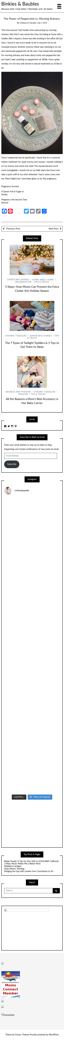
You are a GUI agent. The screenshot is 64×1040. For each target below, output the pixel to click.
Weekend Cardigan (13, 866)
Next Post (53, 229)
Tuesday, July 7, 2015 (38, 23)
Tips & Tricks (41, 282)
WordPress (54, 1035)
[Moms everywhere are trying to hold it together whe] (32, 678)
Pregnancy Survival (10, 187)
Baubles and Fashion (18, 392)
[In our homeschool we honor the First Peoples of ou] (32, 743)
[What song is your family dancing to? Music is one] (32, 710)
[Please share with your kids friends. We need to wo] (32, 513)
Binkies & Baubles (20, 4)
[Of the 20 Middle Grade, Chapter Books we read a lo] (32, 546)
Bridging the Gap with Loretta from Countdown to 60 (28, 871)
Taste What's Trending (14, 869)
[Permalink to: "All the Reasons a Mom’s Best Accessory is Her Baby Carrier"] (32, 372)
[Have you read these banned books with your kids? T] (32, 776)
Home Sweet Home (43, 280)
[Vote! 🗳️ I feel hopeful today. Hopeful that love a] (32, 612)
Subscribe (11, 464)
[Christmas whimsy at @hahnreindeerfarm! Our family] (32, 579)
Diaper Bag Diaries (18, 280)
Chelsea (23, 23)
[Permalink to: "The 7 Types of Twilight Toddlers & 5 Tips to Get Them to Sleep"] (32, 316)
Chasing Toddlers (16, 336)
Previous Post (13, 229)
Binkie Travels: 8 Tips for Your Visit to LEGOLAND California (31, 861)
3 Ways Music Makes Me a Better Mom (22, 864)
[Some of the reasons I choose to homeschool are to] (32, 645)
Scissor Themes (22, 1035)
